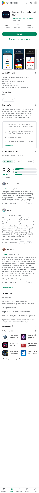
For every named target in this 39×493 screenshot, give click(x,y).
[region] (19, 26)
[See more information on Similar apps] (35, 330)
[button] (20, 27)
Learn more (11, 126)
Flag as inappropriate (11, 359)
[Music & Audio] (8, 99)
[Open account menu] (35, 2)
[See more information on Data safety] (35, 105)
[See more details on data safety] (9, 145)
